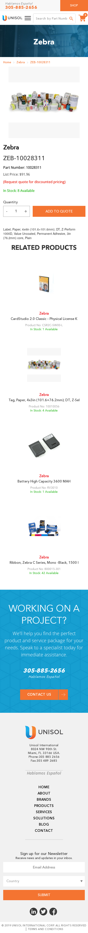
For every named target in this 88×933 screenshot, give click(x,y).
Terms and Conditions (45, 929)
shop (74, 5)
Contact (44, 830)
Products (44, 805)
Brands (44, 799)
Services (44, 812)
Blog (44, 824)
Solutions (43, 818)
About (44, 793)
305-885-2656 (21, 7)
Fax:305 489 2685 (44, 761)
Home (7, 62)
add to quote (59, 211)
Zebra (20, 62)
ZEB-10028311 (40, 62)
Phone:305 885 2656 (44, 757)
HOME (43, 787)
